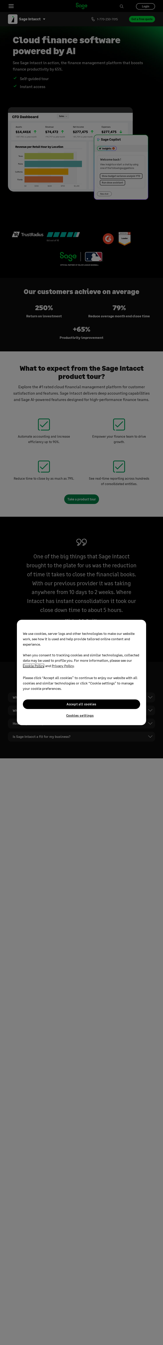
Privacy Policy (63, 666)
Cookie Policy (33, 666)
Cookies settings (80, 715)
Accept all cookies (81, 704)
